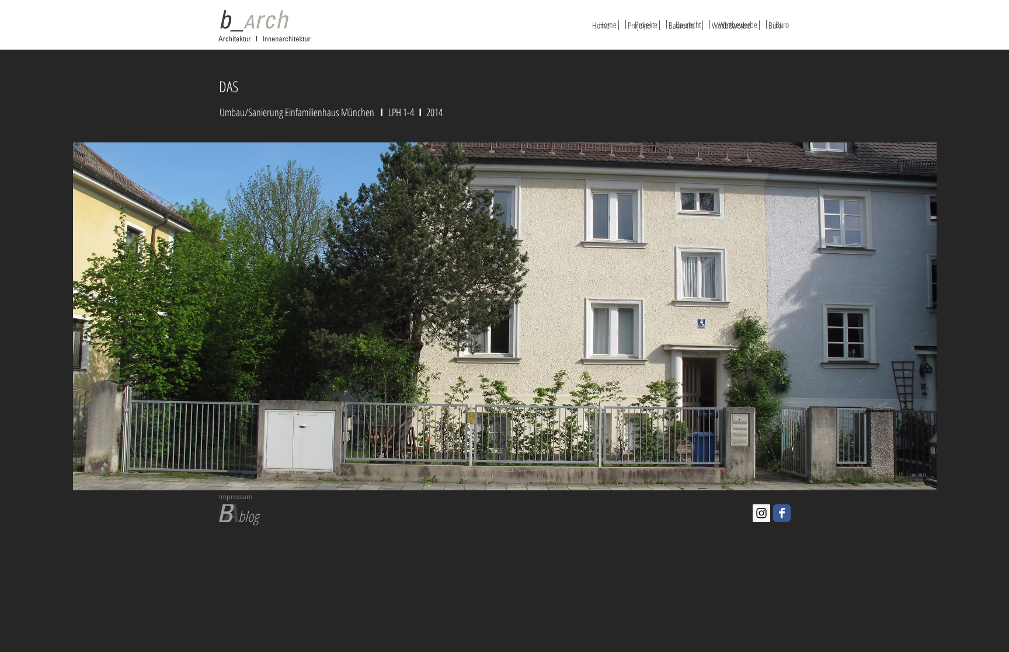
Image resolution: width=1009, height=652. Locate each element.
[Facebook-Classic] (782, 513)
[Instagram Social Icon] (761, 513)
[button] (505, 316)
